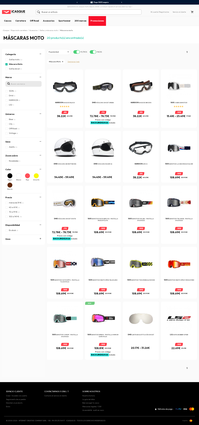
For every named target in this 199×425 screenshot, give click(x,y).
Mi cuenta (154, 12)
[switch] (76, 52)
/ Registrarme (163, 12)
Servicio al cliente (179, 12)
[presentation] (77, 2)
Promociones (97, 20)
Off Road (34, 20)
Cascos (7, 20)
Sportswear (64, 20)
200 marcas (81, 20)
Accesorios (48, 20)
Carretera (20, 20)
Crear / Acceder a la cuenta (16, 396)
